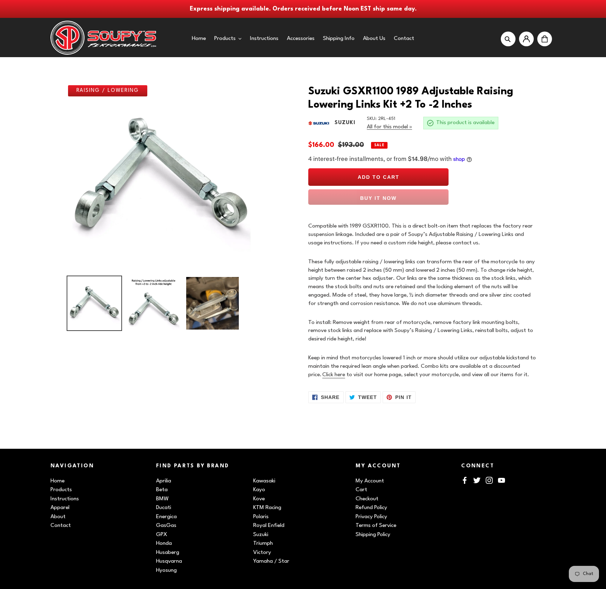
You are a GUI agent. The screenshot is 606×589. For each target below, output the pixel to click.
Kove (259, 499)
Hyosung (166, 570)
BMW (162, 499)
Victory (262, 552)
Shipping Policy (373, 534)
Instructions (64, 499)
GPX (161, 534)
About (58, 517)
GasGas (166, 525)
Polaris (261, 517)
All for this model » (389, 127)
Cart (361, 490)
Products (61, 490)
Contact (60, 525)
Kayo (259, 490)
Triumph (263, 543)
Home (57, 481)
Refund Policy (371, 507)
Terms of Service (376, 525)
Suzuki (260, 534)
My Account (370, 481)
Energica (166, 517)
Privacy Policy (371, 517)
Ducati (163, 507)
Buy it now (378, 198)
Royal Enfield (268, 525)
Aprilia (163, 481)
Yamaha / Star (271, 561)
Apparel (59, 507)
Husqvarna (169, 561)
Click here (333, 375)
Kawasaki (264, 481)
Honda (164, 543)
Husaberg (167, 552)
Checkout (367, 499)
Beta (162, 490)
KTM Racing (267, 507)
